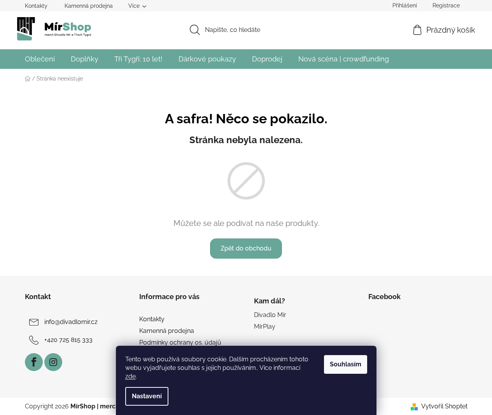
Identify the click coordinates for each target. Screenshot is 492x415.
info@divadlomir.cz (71, 322)
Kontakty (36, 6)
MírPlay (264, 326)
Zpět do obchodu (246, 248)
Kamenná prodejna (89, 6)
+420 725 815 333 (68, 339)
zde (130, 376)
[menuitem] (40, 59)
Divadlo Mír (270, 315)
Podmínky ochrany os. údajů (180, 342)
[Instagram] (53, 362)
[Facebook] (34, 362)
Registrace (446, 5)
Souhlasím (345, 364)
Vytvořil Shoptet (444, 406)
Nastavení (147, 396)
